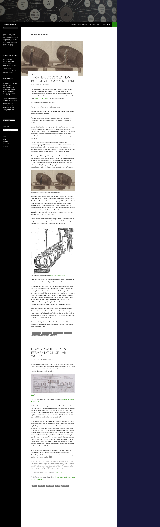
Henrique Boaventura (8, 91)
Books (73, 24)
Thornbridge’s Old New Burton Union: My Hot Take (53, 79)
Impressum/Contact (95, 24)
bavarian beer (36, 333)
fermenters (68, 333)
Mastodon (5, 46)
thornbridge (45, 335)
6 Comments (45, 84)
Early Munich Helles (7, 59)
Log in (4, 139)
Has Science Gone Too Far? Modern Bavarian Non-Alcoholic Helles (9, 67)
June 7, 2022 (59, 472)
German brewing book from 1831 (57, 275)
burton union (58, 333)
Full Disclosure (82, 24)
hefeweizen (36, 335)
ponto (58, 485)
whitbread (65, 485)
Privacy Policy (107, 24)
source (32, 395)
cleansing (42, 485)
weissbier (54, 335)
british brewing (47, 333)
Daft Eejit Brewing (9, 24)
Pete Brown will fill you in (42, 98)
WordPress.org (6, 146)
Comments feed (6, 144)
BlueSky (12, 46)
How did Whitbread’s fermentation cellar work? (48, 352)
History (33, 74)
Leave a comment (48, 359)
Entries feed (6, 141)
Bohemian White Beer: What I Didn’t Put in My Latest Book (10, 83)
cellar (34, 485)
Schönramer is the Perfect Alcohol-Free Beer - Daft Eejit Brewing (10, 98)
